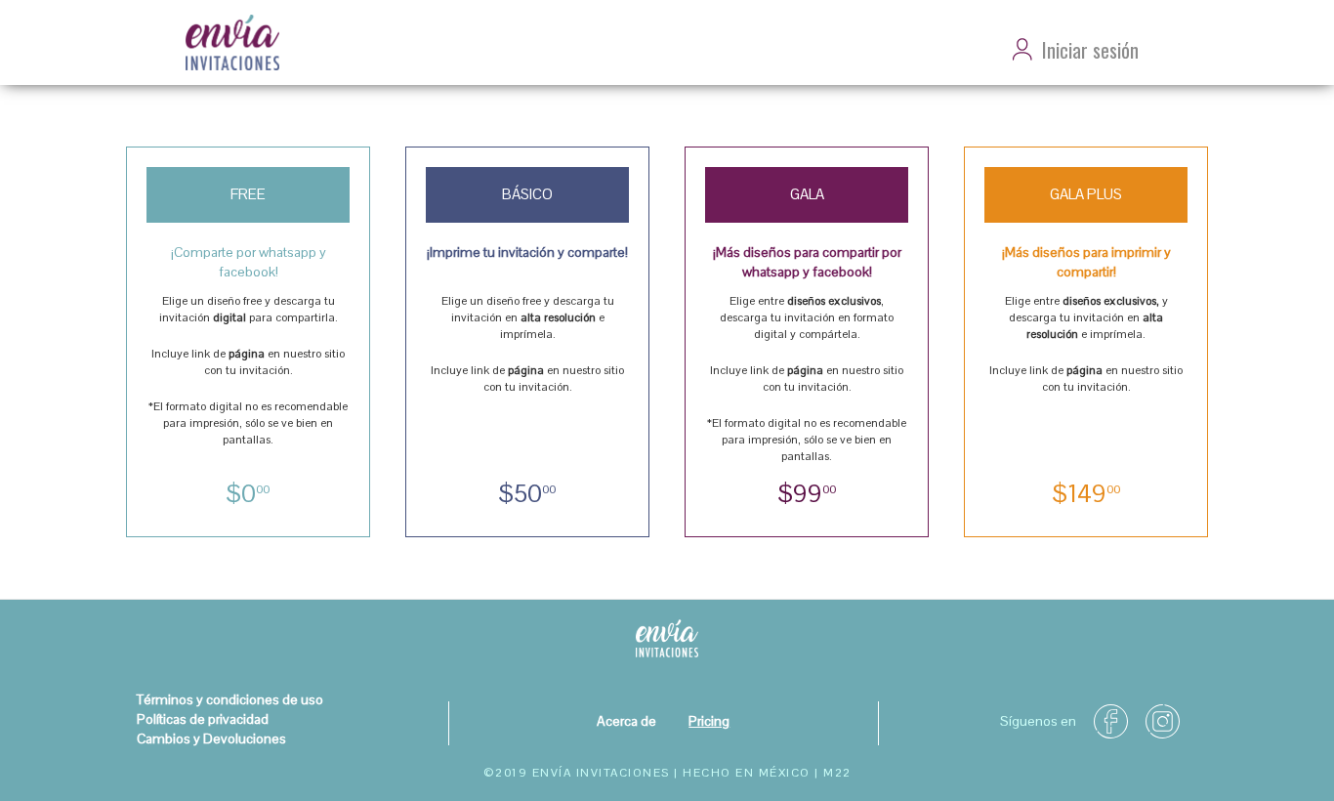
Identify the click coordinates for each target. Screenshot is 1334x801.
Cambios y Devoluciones (211, 738)
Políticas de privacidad (203, 719)
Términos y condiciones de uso (230, 699)
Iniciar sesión (1090, 49)
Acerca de (626, 721)
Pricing (709, 721)
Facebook (1118, 714)
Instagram (1170, 714)
